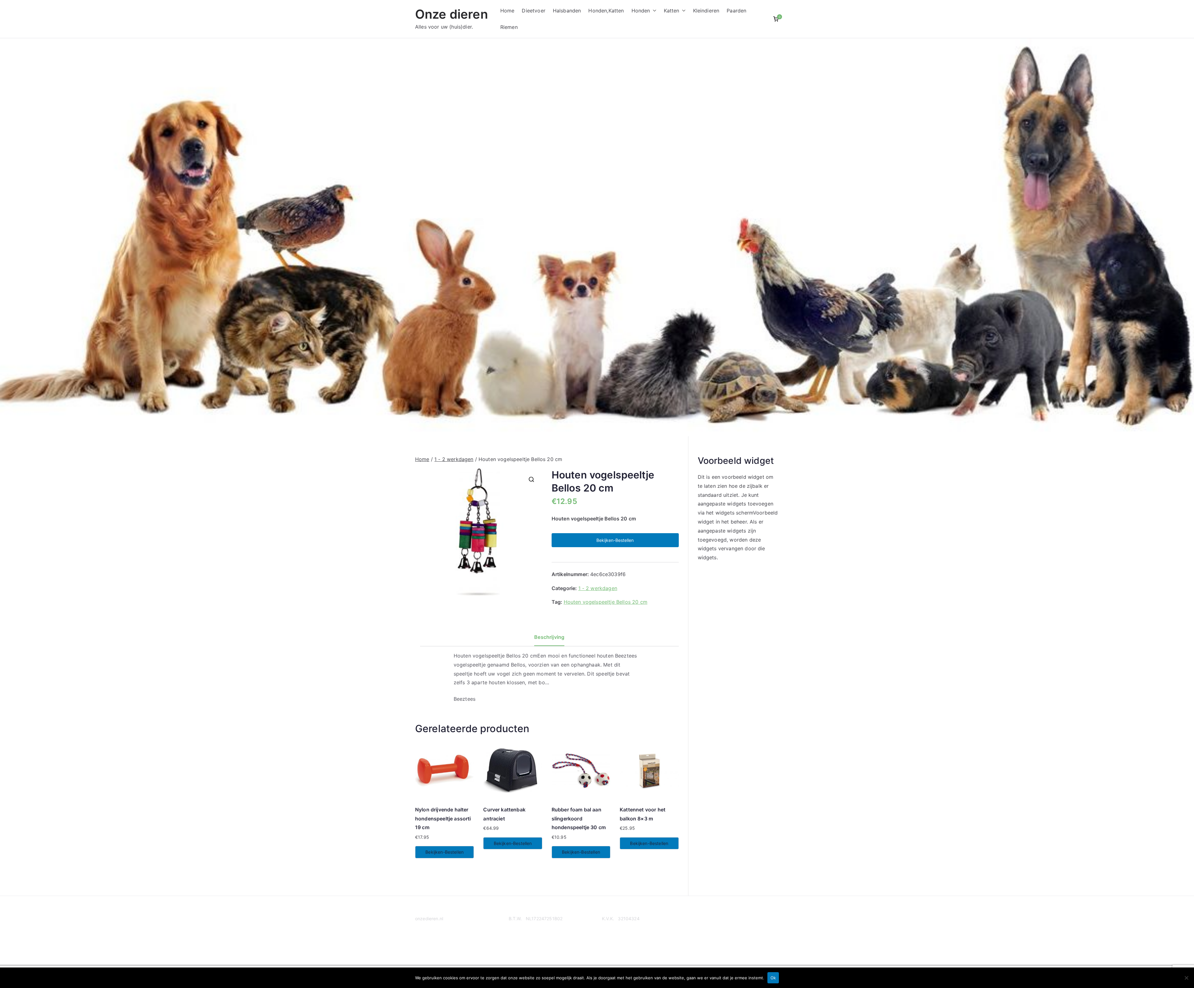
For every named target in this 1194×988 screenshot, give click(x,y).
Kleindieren (706, 10)
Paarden (736, 10)
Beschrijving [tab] (549, 637)
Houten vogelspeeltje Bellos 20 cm (605, 602)
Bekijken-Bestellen (615, 540)
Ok (773, 977)
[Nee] (1186, 978)
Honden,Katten (606, 10)
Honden (641, 10)
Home (507, 10)
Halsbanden (567, 10)
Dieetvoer (533, 10)
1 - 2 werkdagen (453, 459)
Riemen (509, 27)
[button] (653, 10)
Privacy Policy (429, 942)
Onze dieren (451, 14)
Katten (671, 10)
